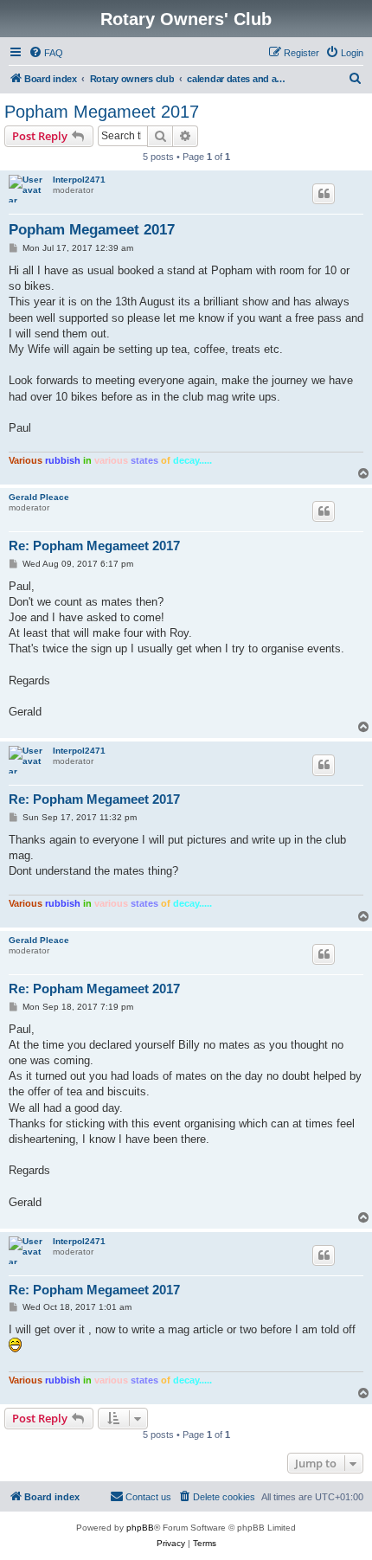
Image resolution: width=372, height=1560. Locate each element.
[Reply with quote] (323, 193)
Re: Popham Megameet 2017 (94, 545)
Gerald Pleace (39, 497)
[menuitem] (46, 52)
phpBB (140, 1527)
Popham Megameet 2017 (101, 111)
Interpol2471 (79, 179)
